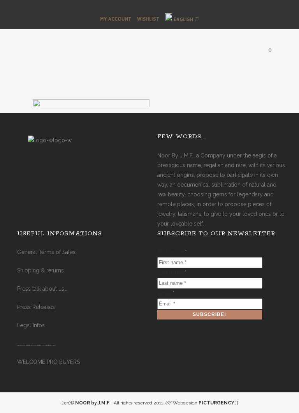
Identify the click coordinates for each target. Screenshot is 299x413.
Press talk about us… (42, 289)
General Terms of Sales (46, 252)
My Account (115, 19)
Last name (171, 273)
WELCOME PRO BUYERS (48, 362)
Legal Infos (31, 325)
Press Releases (36, 307)
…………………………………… (36, 344)
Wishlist (148, 19)
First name (172, 252)
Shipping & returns (40, 270)
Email (165, 293)
